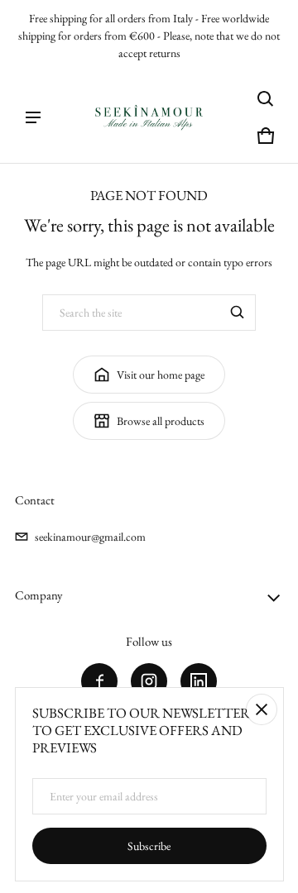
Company (39, 595)
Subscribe (149, 845)
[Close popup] (261, 709)
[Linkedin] (198, 681)
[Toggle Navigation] (33, 117)
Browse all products (160, 420)
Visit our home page (160, 374)
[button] (266, 99)
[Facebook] (99, 681)
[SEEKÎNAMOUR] (149, 117)
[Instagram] (149, 681)
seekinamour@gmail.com (90, 536)
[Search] (237, 312)
